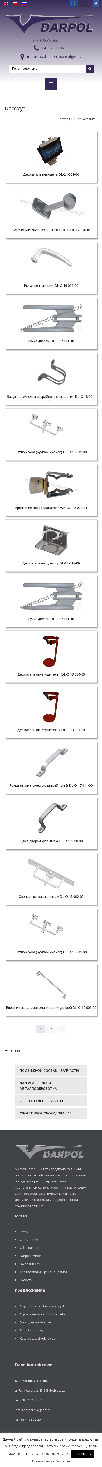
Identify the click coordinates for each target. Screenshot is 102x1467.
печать (14, 1050)
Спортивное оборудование (45, 1113)
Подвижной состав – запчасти (49, 1070)
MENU (51, 84)
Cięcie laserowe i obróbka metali (43, 1314)
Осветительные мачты (41, 1101)
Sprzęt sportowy (31, 1330)
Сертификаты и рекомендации (43, 1272)
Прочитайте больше (51, 1461)
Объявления (29, 1248)
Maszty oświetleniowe (36, 1322)
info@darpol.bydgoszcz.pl (33, 1410)
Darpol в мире (30, 1256)
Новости (26, 1280)
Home (24, 1231)
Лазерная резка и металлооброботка (38, 1086)
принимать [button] (82, 1454)
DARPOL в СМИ (31, 1264)
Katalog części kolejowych (38, 1338)
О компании (29, 1239)
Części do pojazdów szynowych (42, 1306)
